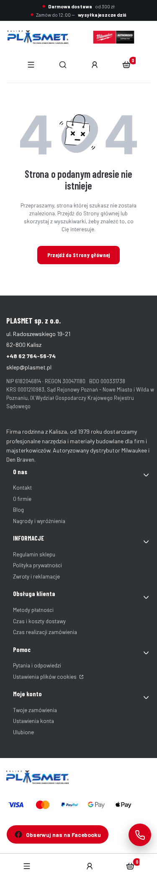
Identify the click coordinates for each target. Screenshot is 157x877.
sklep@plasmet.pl (28, 367)
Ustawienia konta (33, 721)
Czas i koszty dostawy (39, 621)
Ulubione (23, 732)
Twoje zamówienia (35, 710)
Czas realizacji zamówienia (45, 632)
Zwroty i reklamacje (36, 576)
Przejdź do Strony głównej (78, 254)
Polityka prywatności (37, 565)
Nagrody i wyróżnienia (39, 521)
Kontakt (22, 487)
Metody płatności (33, 610)
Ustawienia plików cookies (45, 676)
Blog (18, 509)
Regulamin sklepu (34, 554)
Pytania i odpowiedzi (37, 665)
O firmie (22, 498)
